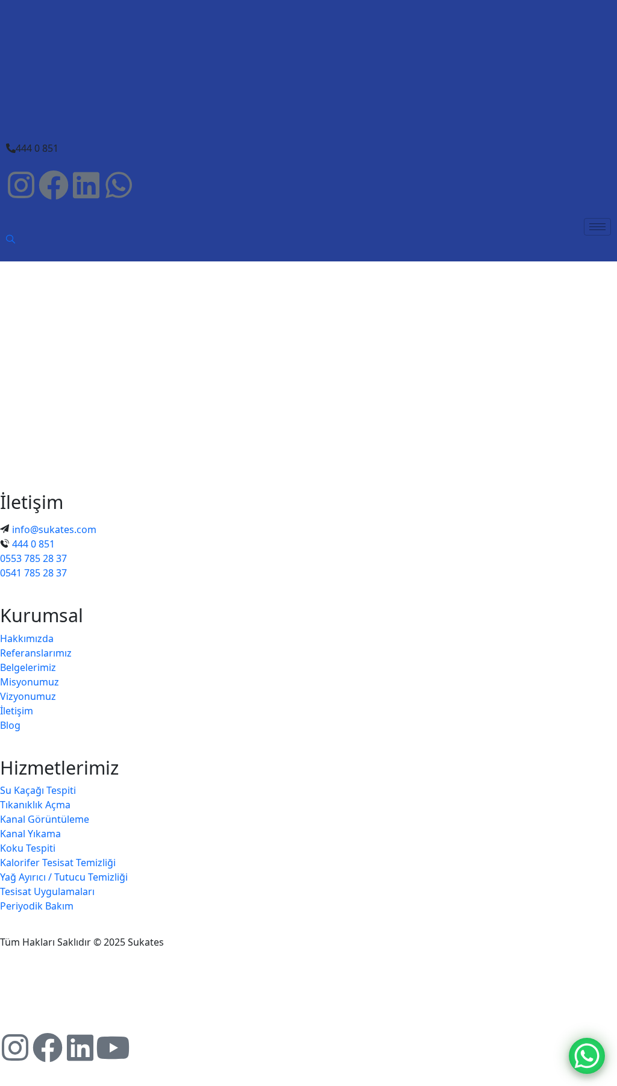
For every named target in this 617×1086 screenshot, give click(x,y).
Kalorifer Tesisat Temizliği (58, 862)
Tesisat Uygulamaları (47, 891)
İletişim (16, 710)
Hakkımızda (27, 638)
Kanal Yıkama (30, 833)
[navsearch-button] (11, 239)
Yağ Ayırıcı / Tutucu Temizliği (64, 877)
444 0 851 (33, 544)
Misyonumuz (29, 681)
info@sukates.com (54, 529)
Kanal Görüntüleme (44, 819)
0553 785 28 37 (33, 558)
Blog (10, 725)
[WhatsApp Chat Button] (587, 1056)
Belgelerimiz (28, 667)
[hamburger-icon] (597, 227)
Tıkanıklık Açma (35, 804)
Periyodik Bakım (37, 906)
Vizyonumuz (28, 696)
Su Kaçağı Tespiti (38, 790)
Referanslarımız (36, 653)
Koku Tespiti (27, 848)
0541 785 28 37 (33, 572)
